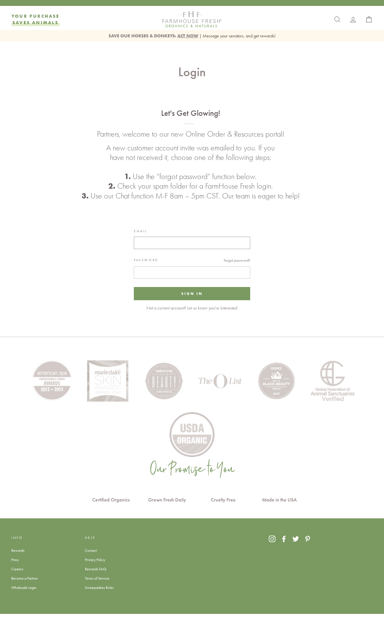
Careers (17, 569)
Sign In (191, 293)
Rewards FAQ (95, 569)
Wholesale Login (24, 587)
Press (15, 559)
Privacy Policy (95, 559)
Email (140, 231)
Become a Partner (24, 578)
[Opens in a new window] (272, 538)
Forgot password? (237, 260)
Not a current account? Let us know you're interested (191, 308)
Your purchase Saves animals (36, 19)
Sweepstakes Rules (99, 587)
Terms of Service (97, 578)
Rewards (17, 550)
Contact (91, 550)
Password (146, 260)
